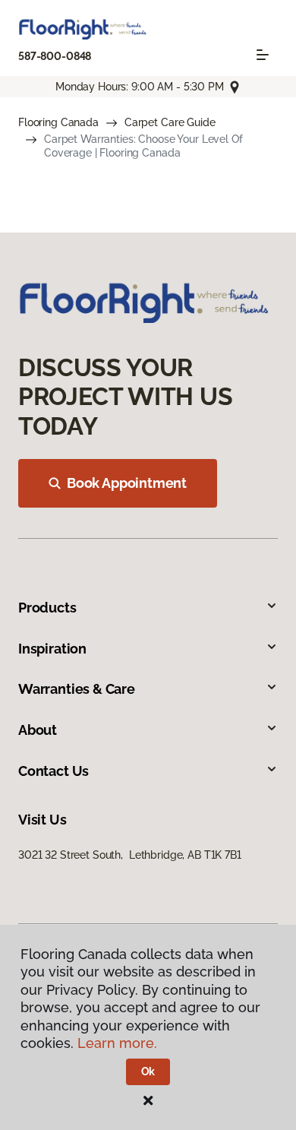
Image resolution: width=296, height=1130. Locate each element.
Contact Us (53, 771)
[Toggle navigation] (262, 55)
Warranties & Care (76, 689)
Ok (148, 1071)
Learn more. (117, 1043)
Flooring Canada (58, 122)
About (37, 730)
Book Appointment (127, 483)
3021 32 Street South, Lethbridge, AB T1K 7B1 (129, 855)
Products (47, 608)
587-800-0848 (54, 56)
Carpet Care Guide (170, 122)
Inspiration (52, 649)
